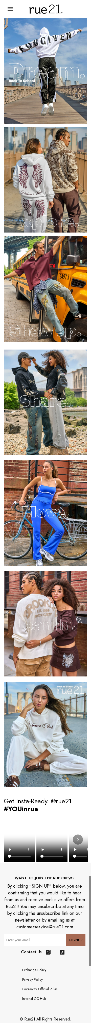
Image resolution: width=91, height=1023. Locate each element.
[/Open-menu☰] (10, 9)
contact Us (31, 952)
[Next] (78, 840)
